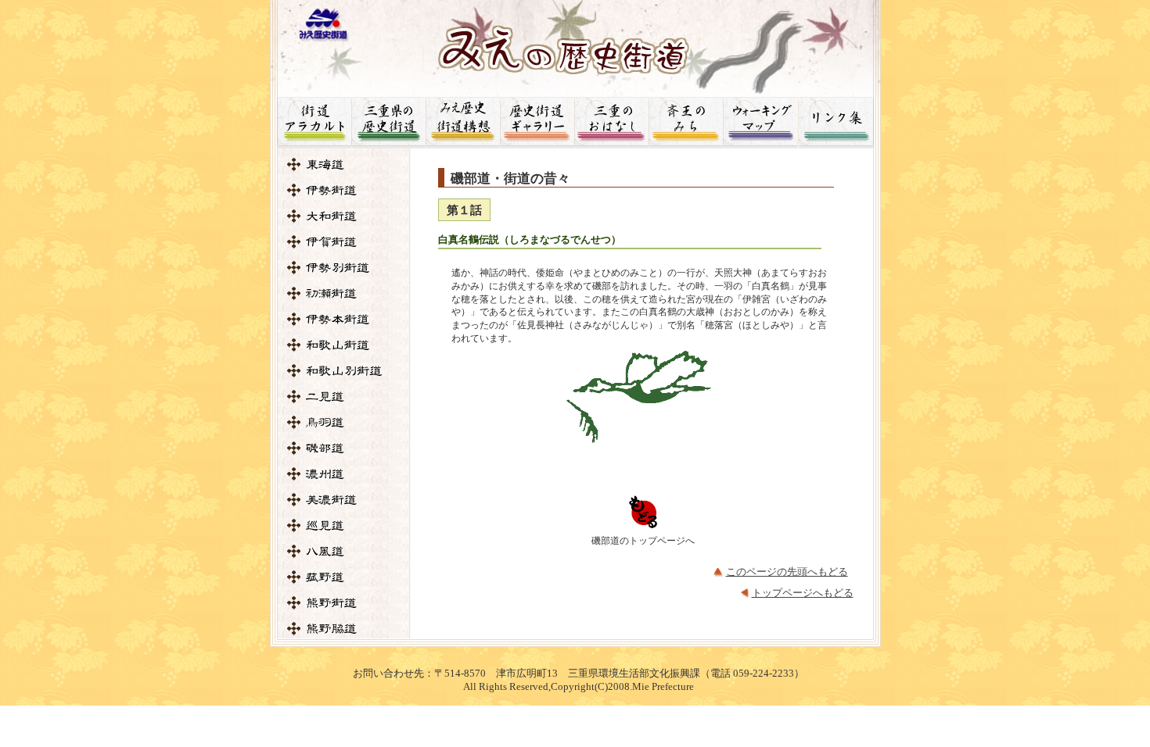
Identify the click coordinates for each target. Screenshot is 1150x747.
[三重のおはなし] (611, 122)
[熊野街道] (344, 603)
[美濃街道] (344, 499)
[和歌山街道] (344, 345)
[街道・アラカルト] (310, 122)
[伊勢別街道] (344, 267)
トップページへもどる (803, 593)
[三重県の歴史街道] (388, 122)
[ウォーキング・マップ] (760, 122)
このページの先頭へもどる (787, 571)
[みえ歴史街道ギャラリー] (537, 122)
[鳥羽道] (344, 422)
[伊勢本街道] (344, 319)
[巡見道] (344, 525)
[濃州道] (344, 474)
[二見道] (344, 396)
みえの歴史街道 (575, 43)
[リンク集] (839, 122)
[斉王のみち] (686, 122)
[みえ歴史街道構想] (463, 122)
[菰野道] (344, 577)
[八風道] (344, 551)
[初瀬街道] (344, 293)
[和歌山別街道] (344, 371)
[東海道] (344, 164)
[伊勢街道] (344, 190)
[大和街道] (344, 216)
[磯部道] (344, 448)
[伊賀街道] (344, 242)
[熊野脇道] (344, 628)
